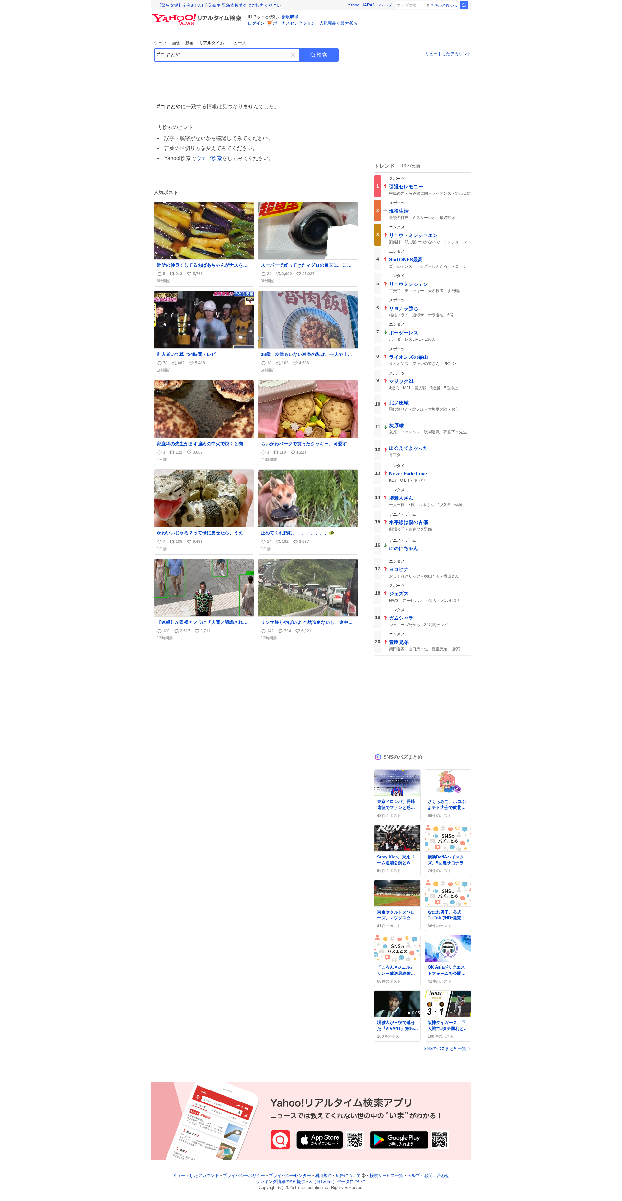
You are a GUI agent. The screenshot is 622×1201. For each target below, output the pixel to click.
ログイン (256, 23)
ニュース (237, 43)
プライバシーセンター (290, 1175)
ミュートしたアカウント (448, 54)
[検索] (464, 5)
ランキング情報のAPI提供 (280, 1181)
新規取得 (290, 16)
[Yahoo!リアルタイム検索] (198, 15)
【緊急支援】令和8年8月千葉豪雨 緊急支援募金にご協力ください (219, 5)
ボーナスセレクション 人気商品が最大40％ (315, 23)
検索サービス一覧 (386, 1175)
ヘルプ (385, 5)
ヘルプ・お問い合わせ (428, 1175)
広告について (348, 1175)
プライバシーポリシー (244, 1175)
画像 (176, 43)
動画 (189, 43)
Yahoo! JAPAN (361, 5)
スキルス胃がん (443, 5)
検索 (322, 55)
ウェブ (160, 43)
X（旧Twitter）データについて (337, 1181)
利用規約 (323, 1175)
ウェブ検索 (209, 158)
